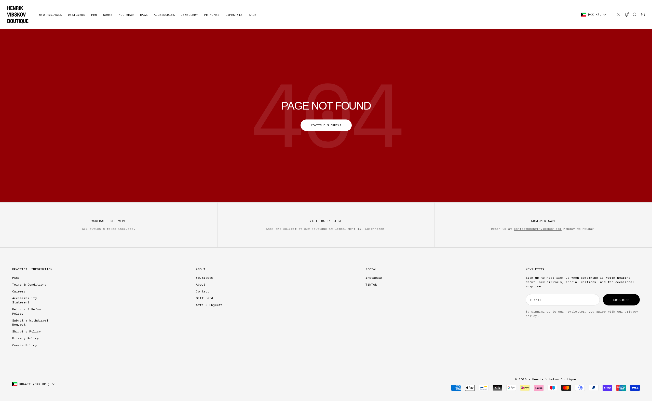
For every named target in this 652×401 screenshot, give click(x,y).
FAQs (16, 277)
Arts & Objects (209, 305)
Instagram (374, 277)
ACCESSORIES (164, 15)
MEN (94, 15)
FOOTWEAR (126, 15)
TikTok (371, 284)
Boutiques (204, 277)
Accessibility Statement (24, 300)
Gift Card (204, 298)
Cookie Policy (24, 345)
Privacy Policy (25, 338)
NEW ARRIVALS (50, 15)
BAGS (144, 15)
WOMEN (108, 15)
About (200, 284)
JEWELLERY (189, 15)
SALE (252, 15)
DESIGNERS (76, 15)
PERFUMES (211, 15)
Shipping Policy (26, 331)
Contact (202, 291)
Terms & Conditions (29, 284)
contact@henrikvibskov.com (538, 229)
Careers (18, 291)
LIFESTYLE (233, 15)
